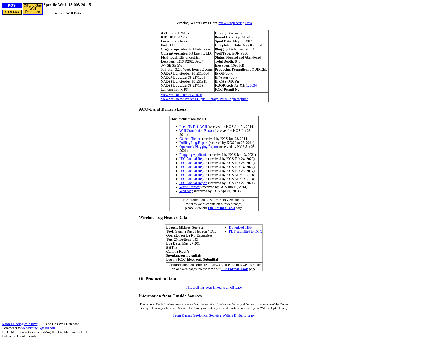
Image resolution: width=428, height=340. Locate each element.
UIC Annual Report (193, 159)
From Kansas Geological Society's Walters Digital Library (214, 315)
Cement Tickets (190, 139)
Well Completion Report (196, 130)
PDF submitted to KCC (245, 231)
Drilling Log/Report (193, 143)
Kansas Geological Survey (20, 324)
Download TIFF (240, 227)
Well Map (186, 191)
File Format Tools (221, 208)
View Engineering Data (235, 23)
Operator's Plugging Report (198, 147)
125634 (251, 85)
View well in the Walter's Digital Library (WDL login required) (205, 99)
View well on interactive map (181, 95)
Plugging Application (194, 155)
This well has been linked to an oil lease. (214, 287)
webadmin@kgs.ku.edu (38, 328)
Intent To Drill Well (193, 126)
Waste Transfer (189, 187)
